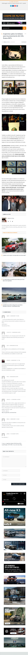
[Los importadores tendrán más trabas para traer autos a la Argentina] (14, 270)
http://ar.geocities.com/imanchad (9, 412)
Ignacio (8, 399)
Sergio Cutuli (7, 42)
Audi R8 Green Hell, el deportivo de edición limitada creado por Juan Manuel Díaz (12, 305)
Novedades (24, 42)
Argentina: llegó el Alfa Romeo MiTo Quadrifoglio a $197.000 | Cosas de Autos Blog (12, 444)
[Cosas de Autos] (14, 16)
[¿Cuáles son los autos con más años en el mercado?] (14, 246)
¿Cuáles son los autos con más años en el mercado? (14, 255)
